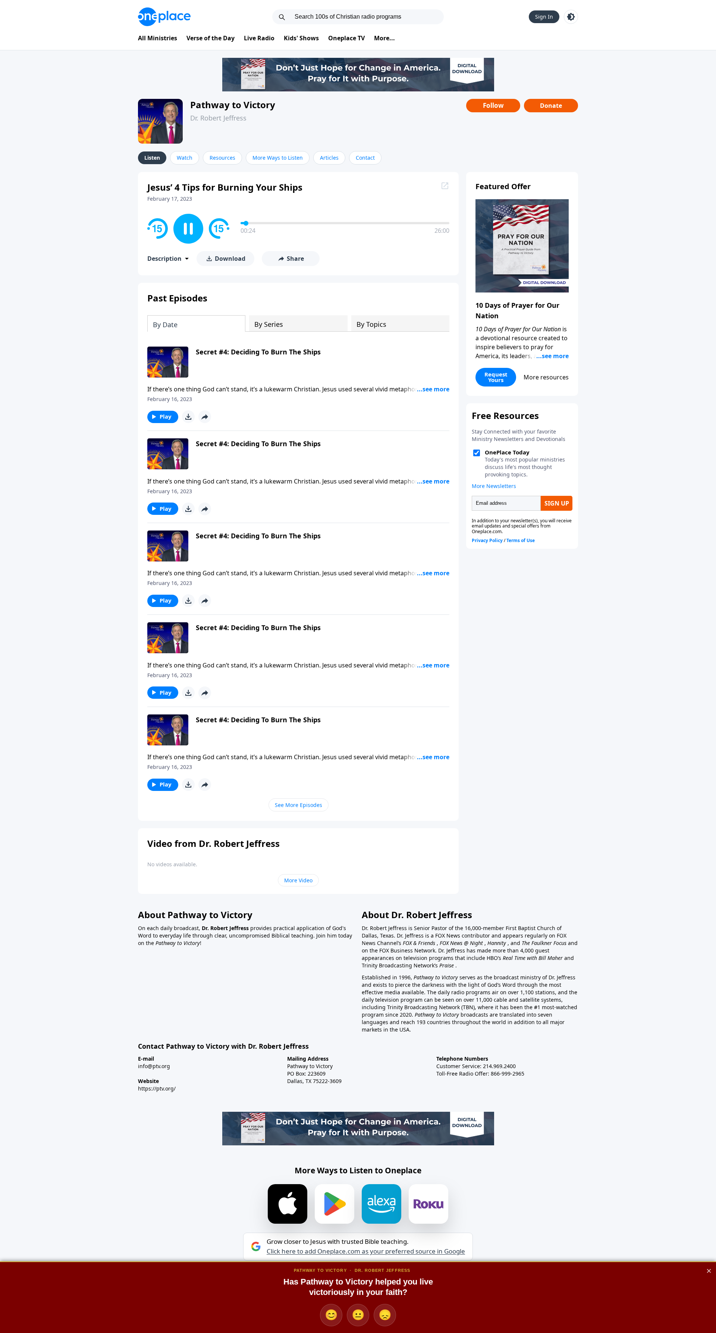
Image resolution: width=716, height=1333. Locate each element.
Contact (365, 157)
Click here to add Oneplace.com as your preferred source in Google (366, 1251)
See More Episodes (298, 804)
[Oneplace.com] (164, 16)
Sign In (544, 16)
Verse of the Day (210, 38)
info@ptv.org (154, 1066)
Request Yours (496, 377)
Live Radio (259, 38)
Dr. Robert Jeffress (218, 117)
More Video (298, 880)
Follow (493, 105)
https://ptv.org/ (157, 1088)
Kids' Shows (301, 38)
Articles (329, 157)
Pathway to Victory (232, 104)
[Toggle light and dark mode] (571, 17)
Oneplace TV (346, 38)
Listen (152, 157)
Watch (184, 157)
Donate (551, 105)
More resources (546, 377)
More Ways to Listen (277, 157)
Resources (222, 157)
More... (384, 38)
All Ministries (157, 38)
